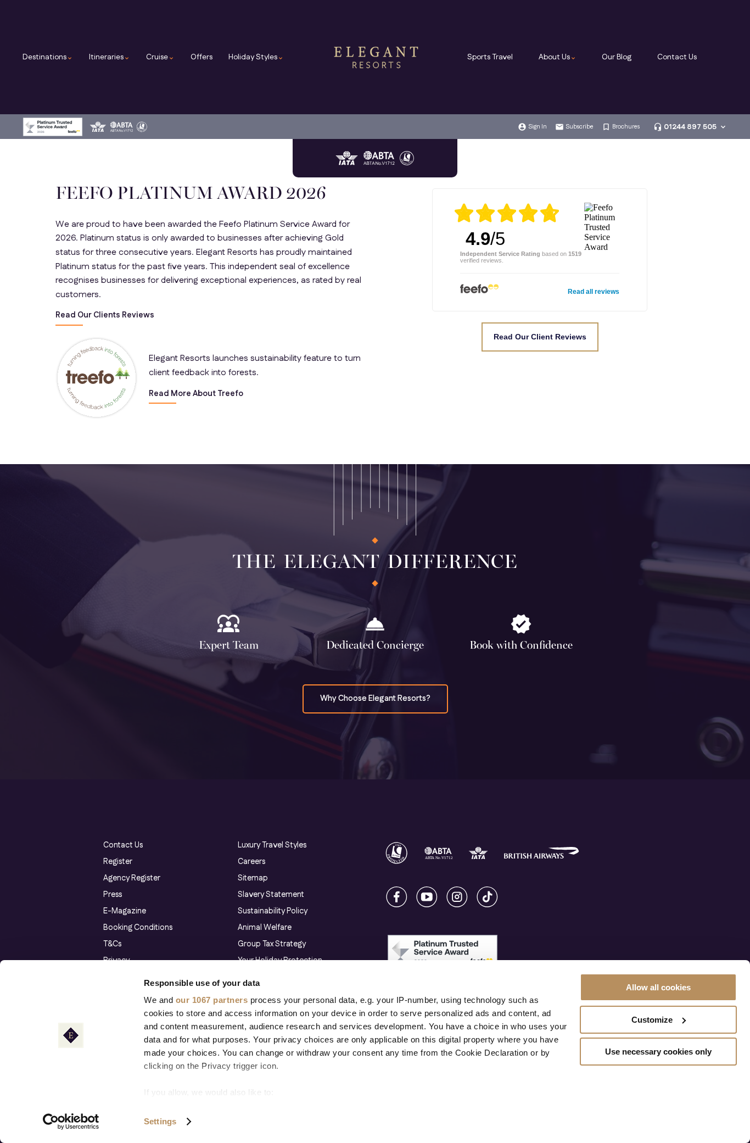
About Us (558, 57)
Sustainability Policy (272, 911)
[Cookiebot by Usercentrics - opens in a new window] (71, 1121)
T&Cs (112, 944)
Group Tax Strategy (272, 944)
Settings (160, 1121)
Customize (652, 1019)
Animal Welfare (265, 927)
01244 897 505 (690, 126)
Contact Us (677, 57)
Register (117, 861)
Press (112, 894)
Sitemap (253, 878)
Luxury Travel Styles (272, 845)
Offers (201, 57)
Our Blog (616, 57)
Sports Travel (490, 57)
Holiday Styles (256, 57)
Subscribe (580, 126)
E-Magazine (124, 911)
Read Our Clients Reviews (104, 315)
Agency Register (131, 878)
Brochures (626, 126)
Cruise (160, 57)
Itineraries (109, 57)
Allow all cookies (658, 987)
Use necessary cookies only (658, 1051)
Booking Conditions (137, 927)
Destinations (48, 57)
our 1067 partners (212, 1000)
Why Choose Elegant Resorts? (375, 698)
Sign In (537, 126)
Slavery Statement (271, 894)
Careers (251, 861)
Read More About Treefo (196, 394)
